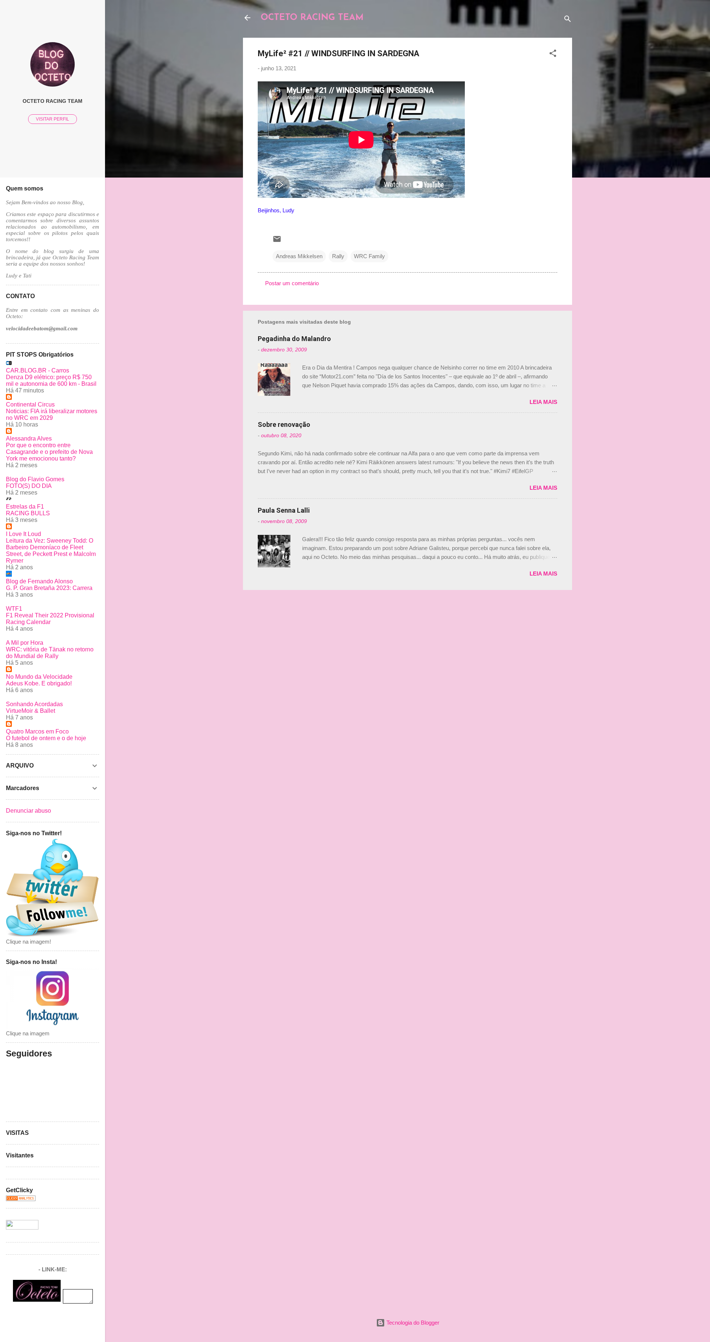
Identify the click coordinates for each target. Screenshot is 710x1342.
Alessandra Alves (29, 438)
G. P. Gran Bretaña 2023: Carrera (49, 588)
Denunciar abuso (28, 810)
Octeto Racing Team (52, 101)
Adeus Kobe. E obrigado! (39, 683)
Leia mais (543, 402)
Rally (338, 256)
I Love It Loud (23, 534)
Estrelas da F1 (25, 506)
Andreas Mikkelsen (299, 256)
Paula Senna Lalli (284, 510)
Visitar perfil (52, 119)
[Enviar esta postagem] (277, 241)
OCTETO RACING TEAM (312, 17)
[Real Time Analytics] (21, 1199)
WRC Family (369, 256)
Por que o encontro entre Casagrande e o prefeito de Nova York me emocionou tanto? (49, 452)
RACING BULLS (28, 513)
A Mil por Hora (24, 643)
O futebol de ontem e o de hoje (46, 738)
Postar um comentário (292, 283)
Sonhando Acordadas (34, 704)
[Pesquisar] (567, 20)
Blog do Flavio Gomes (35, 479)
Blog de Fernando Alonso (39, 581)
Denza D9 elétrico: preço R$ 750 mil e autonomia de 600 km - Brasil (51, 380)
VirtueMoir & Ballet (30, 711)
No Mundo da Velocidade (39, 677)
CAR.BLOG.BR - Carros (37, 370)
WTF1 (14, 609)
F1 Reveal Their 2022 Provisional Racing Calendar (50, 618)
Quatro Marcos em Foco (37, 731)
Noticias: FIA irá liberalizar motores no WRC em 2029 (51, 414)
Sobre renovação (284, 424)
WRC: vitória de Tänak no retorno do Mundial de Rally (50, 652)
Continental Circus (30, 404)
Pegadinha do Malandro (294, 339)
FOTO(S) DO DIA (29, 486)
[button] (552, 54)
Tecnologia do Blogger (412, 1322)
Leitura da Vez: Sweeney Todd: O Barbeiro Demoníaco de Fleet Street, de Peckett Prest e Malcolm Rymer (51, 550)
